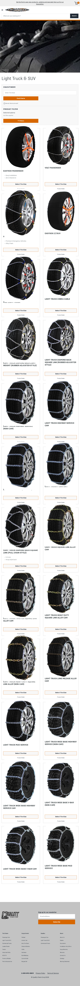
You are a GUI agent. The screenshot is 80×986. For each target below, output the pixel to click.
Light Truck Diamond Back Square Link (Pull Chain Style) (20, 551)
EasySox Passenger (13, 171)
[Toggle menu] (2, 10)
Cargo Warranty (64, 949)
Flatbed (23, 937)
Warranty (62, 952)
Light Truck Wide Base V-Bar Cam (20, 869)
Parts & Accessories (7, 961)
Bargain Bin (24, 961)
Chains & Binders (26, 946)
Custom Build (25, 958)
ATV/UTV (4, 955)
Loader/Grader (6, 946)
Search (74, 16)
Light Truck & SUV (6, 940)
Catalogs (62, 958)
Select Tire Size (20, 184)
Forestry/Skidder (6, 958)
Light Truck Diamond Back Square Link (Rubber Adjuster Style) (60, 362)
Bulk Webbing (25, 955)
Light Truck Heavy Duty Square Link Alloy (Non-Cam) (19, 682)
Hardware (24, 952)
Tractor (4, 949)
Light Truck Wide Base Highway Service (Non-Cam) (61, 743)
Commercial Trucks (7, 943)
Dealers (62, 940)
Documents (63, 943)
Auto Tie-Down (25, 943)
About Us (62, 937)
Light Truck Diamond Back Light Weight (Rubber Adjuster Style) (20, 364)
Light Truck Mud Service (15, 745)
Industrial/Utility (6, 952)
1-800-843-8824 (27, 973)
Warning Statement (64, 961)
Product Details (60, 188)
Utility (23, 949)
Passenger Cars (6, 937)
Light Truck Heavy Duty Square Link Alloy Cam (57, 616)
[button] (20, 121)
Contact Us (62, 955)
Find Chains (21, 98)
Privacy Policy (40, 973)
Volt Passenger (53, 168)
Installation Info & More (65, 946)
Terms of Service (53, 973)
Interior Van (24, 940)
